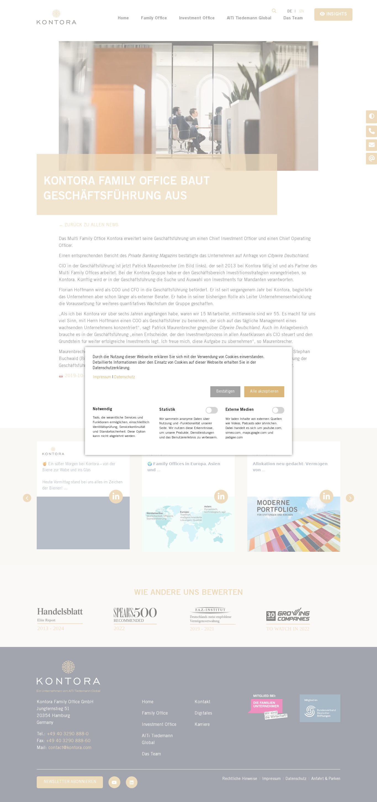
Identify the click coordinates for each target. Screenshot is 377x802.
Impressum (102, 377)
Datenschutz (124, 377)
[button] (225, 391)
